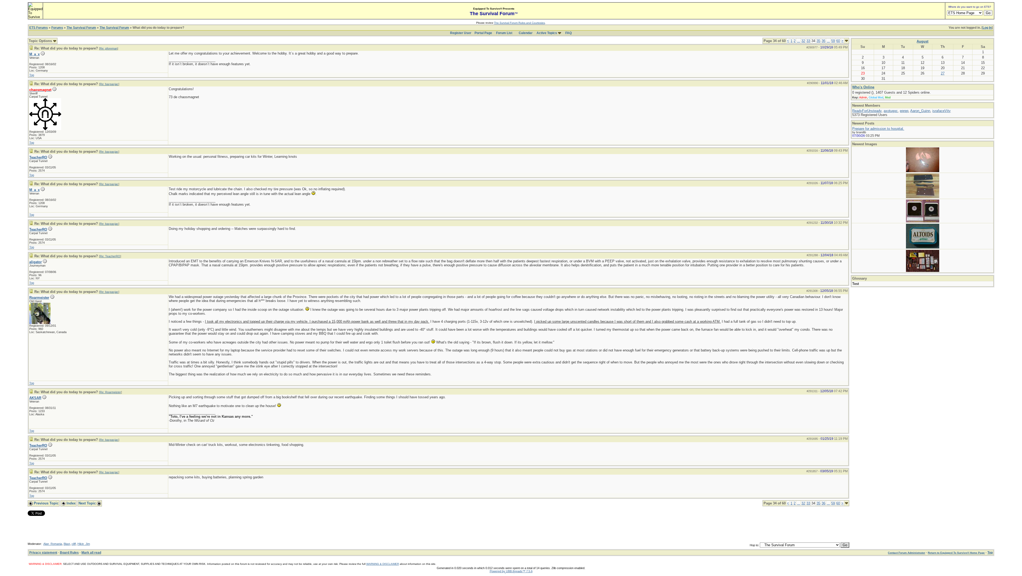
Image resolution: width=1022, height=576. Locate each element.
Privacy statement (43, 552)
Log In (987, 28)
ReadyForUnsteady (866, 111)
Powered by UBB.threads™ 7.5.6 (511, 571)
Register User (460, 33)
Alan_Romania (52, 543)
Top (31, 75)
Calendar (526, 33)
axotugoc (891, 111)
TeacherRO (38, 157)
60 (838, 41)
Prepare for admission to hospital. (878, 129)
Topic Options (41, 41)
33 (808, 41)
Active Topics (547, 33)
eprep (904, 111)
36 (823, 41)
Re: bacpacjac (109, 84)
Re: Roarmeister (110, 392)
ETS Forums (38, 28)
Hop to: (754, 545)
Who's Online (863, 87)
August (922, 41)
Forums (57, 28)
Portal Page (483, 33)
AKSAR (35, 398)
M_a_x (34, 54)
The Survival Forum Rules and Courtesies (519, 22)
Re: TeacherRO (110, 256)
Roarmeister (39, 298)
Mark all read (91, 552)
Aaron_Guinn (920, 111)
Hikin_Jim (83, 543)
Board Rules (69, 552)
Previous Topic (46, 503)
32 (803, 41)
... (798, 41)
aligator (35, 262)
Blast (67, 543)
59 (833, 41)
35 (818, 41)
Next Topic (88, 503)
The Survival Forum (81, 28)
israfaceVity (941, 111)
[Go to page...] (846, 40)
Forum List (504, 33)
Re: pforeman (108, 48)
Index (70, 503)
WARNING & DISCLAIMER (382, 563)
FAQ (568, 33)
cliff (74, 543)
